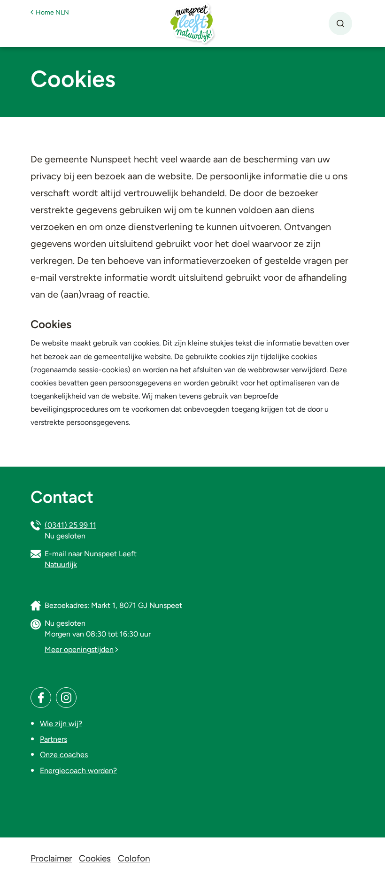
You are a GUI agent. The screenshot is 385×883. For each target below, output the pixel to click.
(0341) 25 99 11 (70, 525)
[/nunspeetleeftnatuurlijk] (41, 697)
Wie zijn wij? (61, 723)
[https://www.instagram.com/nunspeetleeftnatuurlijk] (66, 697)
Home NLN (52, 12)
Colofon (134, 858)
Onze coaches (64, 754)
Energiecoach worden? (78, 770)
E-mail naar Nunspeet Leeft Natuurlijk (91, 559)
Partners (53, 739)
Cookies (95, 858)
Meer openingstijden (79, 649)
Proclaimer (51, 858)
